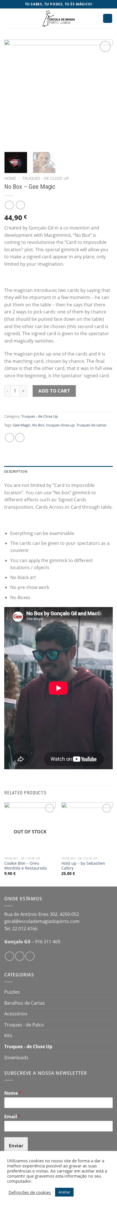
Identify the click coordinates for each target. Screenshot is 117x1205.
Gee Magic (21, 425)
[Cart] (107, 18)
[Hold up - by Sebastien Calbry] (87, 827)
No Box (38, 425)
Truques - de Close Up (45, 178)
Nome (13, 1093)
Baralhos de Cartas (24, 1003)
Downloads (16, 1057)
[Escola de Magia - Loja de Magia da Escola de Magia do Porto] (58, 18)
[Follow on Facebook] (9, 956)
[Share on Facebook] (9, 437)
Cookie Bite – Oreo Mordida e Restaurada (25, 866)
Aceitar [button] (64, 1192)
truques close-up (60, 425)
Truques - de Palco (24, 1025)
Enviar (16, 1146)
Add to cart (54, 391)
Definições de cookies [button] (30, 1192)
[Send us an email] (30, 956)
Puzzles (12, 992)
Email (12, 1117)
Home (10, 178)
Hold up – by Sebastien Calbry (83, 866)
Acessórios (16, 1014)
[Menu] (7, 18)
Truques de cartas (91, 425)
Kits (8, 1035)
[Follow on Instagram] (19, 956)
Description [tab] (15, 471)
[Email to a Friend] (19, 437)
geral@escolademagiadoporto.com (42, 921)
